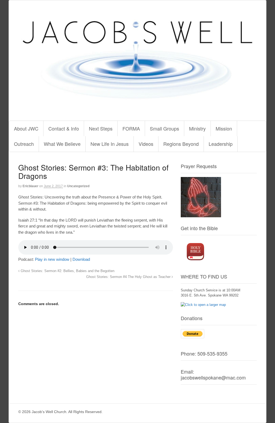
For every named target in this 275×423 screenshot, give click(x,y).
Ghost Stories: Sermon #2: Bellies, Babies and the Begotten (67, 271)
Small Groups (164, 128)
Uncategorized (78, 186)
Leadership (221, 143)
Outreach (24, 143)
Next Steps (101, 128)
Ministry (197, 128)
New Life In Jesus (110, 143)
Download (81, 259)
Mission (224, 128)
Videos (146, 143)
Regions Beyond (181, 143)
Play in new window (52, 259)
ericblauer (30, 186)
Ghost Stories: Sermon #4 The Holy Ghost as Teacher (129, 277)
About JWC (26, 128)
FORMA (131, 128)
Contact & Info (63, 128)
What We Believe (62, 143)
